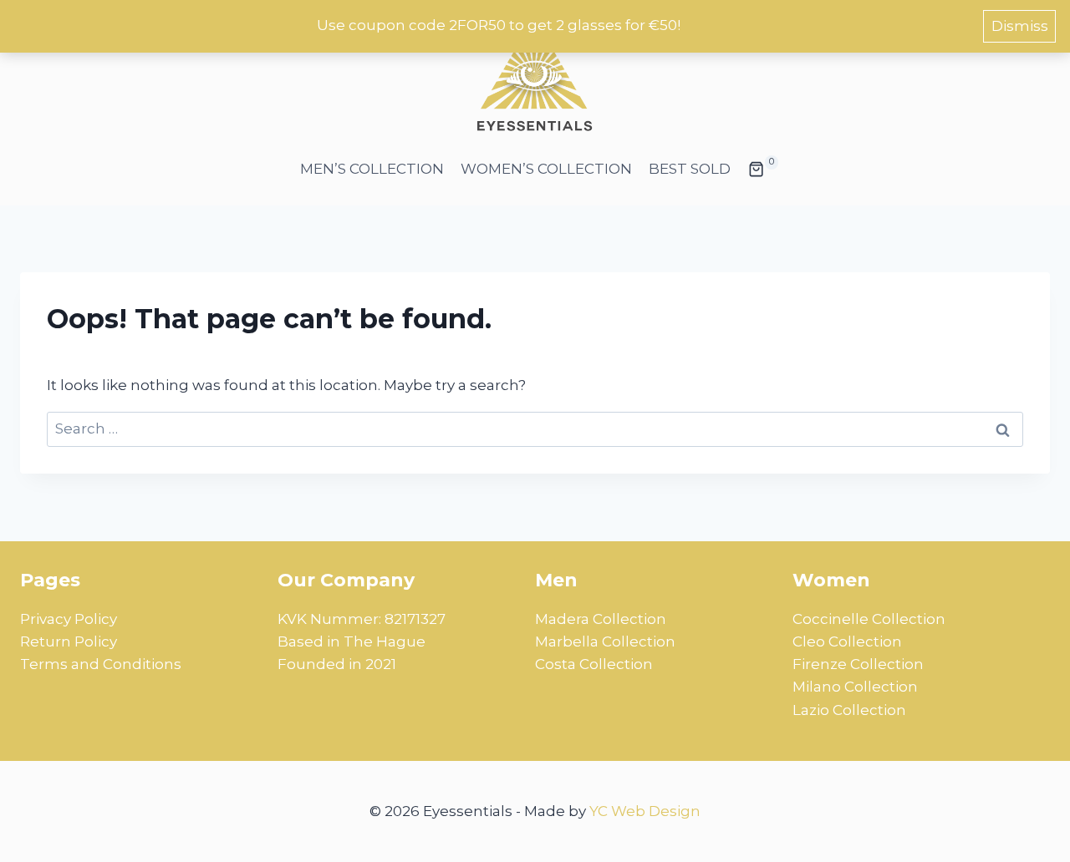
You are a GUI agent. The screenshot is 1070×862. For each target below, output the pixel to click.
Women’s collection (546, 168)
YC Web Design (645, 811)
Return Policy (68, 641)
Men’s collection (372, 168)
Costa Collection (594, 664)
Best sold (690, 168)
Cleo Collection (847, 641)
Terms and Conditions (100, 664)
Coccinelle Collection (868, 619)
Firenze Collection (858, 664)
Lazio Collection (849, 710)
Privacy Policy (68, 619)
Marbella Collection (605, 641)
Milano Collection (855, 686)
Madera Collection (600, 619)
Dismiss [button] (1019, 26)
